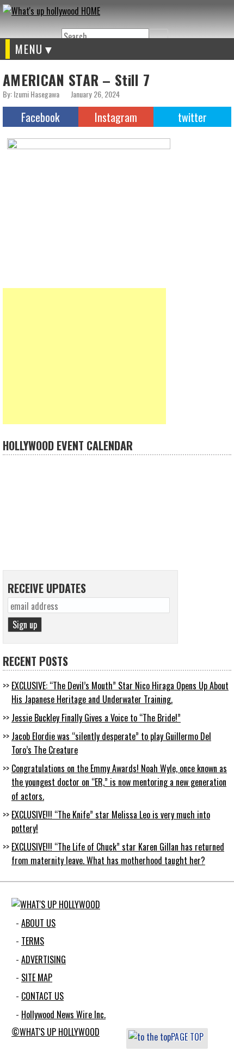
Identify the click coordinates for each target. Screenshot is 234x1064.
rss (50, 28)
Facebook (40, 117)
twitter (11, 28)
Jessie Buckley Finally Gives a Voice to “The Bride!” (96, 717)
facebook (31, 28)
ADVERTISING (43, 959)
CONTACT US (42, 995)
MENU (29, 49)
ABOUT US (38, 923)
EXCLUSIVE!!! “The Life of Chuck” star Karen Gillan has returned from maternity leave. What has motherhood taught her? (117, 853)
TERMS (32, 940)
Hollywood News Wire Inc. (63, 1014)
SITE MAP (36, 977)
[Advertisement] (84, 356)
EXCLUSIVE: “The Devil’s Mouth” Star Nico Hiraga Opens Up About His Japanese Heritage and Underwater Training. (120, 692)
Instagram (116, 117)
